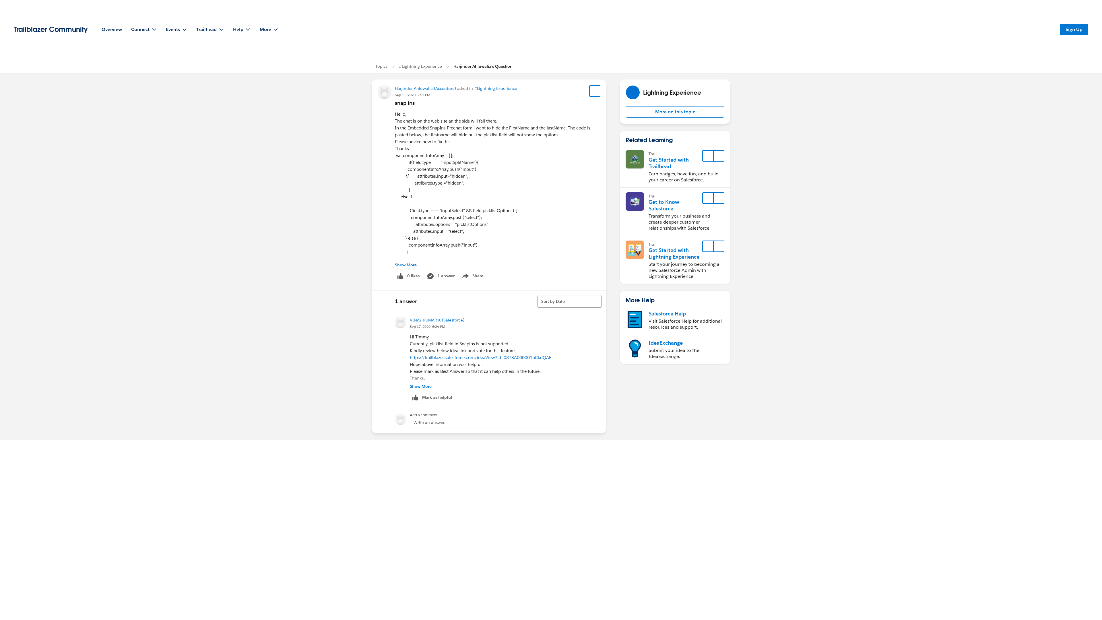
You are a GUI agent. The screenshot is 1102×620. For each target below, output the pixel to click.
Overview (112, 29)
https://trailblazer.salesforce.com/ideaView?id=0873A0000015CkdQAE (480, 357)
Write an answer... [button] (431, 422)
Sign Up (1074, 29)
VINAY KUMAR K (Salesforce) (437, 320)
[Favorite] (595, 91)
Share (472, 277)
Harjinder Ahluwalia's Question (483, 66)
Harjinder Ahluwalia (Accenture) (425, 88)
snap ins (405, 103)
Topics (381, 66)
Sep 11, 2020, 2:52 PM (412, 94)
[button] (675, 112)
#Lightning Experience (420, 66)
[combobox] (570, 301)
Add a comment (424, 414)
